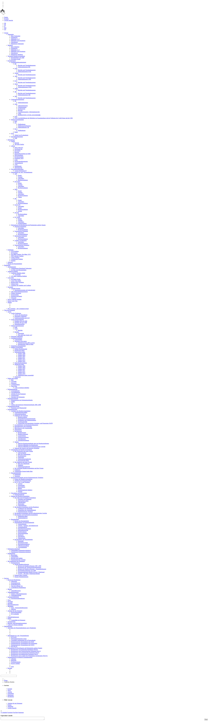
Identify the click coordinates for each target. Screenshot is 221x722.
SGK (16, 68)
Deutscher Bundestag (20, 226)
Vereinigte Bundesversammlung (16, 56)
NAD (16, 329)
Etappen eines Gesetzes (21, 575)
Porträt (20, 175)
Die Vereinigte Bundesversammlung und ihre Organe (29, 468)
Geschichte (18, 274)
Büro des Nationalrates (24, 454)
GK (16, 122)
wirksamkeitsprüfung (20, 414)
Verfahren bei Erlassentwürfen (23, 480)
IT (4, 26)
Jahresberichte (18, 167)
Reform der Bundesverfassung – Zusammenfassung (32, 569)
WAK (16, 84)
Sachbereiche (21, 109)
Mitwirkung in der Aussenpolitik (23, 428)
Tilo (12, 403)
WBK (16, 88)
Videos (20, 197)
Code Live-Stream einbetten (15, 624)
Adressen (10, 262)
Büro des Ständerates (23, 463)
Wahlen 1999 (21, 353)
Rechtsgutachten (19, 157)
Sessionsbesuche (15, 583)
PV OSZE (17, 217)
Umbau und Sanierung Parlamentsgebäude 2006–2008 (26, 404)
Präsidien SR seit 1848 (21, 322)
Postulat (20, 491)
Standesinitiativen (23, 518)
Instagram (21, 712)
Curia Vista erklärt (16, 280)
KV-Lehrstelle (15, 614)
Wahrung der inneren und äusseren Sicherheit (27, 448)
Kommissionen (12, 60)
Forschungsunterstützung (18, 598)
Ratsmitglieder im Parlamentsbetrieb (24, 522)
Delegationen (11, 139)
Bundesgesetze (22, 432)
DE (5, 23)
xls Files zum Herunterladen (18, 270)
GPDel (13, 146)
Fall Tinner (17, 150)
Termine (20, 177)
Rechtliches (11, 696)
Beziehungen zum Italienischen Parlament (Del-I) (24, 654)
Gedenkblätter (18, 339)
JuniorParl (10, 706)
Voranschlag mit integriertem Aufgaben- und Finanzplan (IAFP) (35, 423)
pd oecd (17, 212)
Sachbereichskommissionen (18, 62)
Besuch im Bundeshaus (14, 580)
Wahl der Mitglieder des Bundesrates (28, 445)
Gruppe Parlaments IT (21, 170)
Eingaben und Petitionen (24, 499)
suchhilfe (10, 603)
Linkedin (4, 712)
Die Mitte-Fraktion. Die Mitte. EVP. (21, 254)
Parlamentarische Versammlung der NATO (22, 645)
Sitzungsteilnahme (23, 533)
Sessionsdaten (15, 294)
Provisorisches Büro (23, 460)
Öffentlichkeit (21, 502)
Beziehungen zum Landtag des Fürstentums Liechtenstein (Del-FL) (29, 655)
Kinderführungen (15, 584)
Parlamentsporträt (12, 409)
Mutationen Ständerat (17, 54)
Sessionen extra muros (21, 341)
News (9, 600)
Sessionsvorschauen (16, 296)
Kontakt (6, 19)
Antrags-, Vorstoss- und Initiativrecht (28, 525)
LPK (16, 138)
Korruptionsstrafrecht (24, 544)
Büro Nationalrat (15, 36)
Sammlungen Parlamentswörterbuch (21, 552)
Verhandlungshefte (16, 595)
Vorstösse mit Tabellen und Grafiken (21, 285)
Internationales (8, 626)
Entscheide (21, 333)
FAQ (12, 666)
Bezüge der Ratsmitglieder (15, 263)
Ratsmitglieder (15, 519)
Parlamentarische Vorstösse (25, 511)
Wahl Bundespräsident (21, 363)
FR (5, 25)
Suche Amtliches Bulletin (14, 299)
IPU (16, 198)
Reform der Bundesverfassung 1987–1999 (29, 566)
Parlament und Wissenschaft (18, 408)
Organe (6, 33)
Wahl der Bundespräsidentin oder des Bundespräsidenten (33, 443)
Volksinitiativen (22, 505)
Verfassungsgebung (23, 437)
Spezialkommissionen (17, 136)
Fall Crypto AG (19, 147)
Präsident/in (14, 37)
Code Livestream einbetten (22, 387)
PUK (16, 116)
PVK (12, 133)
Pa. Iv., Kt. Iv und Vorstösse (22, 482)
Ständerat (10, 45)
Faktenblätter (14, 556)
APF (16, 174)
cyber (16, 164)
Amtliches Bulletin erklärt (18, 273)
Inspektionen (18, 166)
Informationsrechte (23, 530)
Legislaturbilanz (15, 384)
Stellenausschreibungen (24, 126)
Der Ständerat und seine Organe (23, 462)
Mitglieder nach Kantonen (18, 40)
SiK (16, 91)
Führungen (14, 581)
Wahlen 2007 (21, 356)
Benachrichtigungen (13, 604)
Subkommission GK (23, 127)
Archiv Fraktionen (16, 313)
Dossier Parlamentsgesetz (21, 576)
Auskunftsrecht (19, 163)
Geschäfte (13, 381)
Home (6, 680)
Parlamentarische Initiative (25, 490)
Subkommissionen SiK (24, 95)
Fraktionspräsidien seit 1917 (22, 318)
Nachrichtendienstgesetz (21, 161)
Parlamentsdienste (12, 389)
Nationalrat (11, 34)
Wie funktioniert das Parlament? (16, 561)
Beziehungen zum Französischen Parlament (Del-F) (25, 652)
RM (5, 28)
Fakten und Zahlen (13, 378)
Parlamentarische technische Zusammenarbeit (20, 657)
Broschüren (14, 555)
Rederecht (20, 535)
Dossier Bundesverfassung (22, 564)
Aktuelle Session (15, 288)
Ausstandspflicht (22, 527)
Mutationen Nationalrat (17, 43)
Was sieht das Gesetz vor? (25, 335)
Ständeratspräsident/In (24, 466)
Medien (10, 589)
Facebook (10, 712)
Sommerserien (11, 621)
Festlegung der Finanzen (21, 415)
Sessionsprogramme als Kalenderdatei (25, 290)
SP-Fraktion (14, 253)
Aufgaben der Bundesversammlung (20, 411)
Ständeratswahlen (19, 364)
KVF (16, 81)
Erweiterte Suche (15, 59)
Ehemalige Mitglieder (17, 336)
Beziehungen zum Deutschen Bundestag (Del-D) (24, 649)
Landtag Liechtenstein (21, 240)
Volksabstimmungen (13, 592)
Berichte (20, 110)
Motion (20, 488)
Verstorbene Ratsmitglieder (18, 346)
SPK (16, 96)
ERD (16, 189)
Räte (12, 380)
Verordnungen (22, 439)
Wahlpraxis (18, 377)
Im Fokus (10, 601)
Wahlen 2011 (21, 358)
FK (15, 101)
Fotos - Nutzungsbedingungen (19, 607)
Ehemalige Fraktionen (21, 316)
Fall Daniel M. (18, 149)
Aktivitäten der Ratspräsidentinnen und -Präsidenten (22, 628)
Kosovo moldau (15, 663)
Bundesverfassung (23, 434)
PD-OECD (14, 646)
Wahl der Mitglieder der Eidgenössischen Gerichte (31, 446)
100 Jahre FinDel (19, 144)
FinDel (13, 141)
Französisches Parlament (21, 231)
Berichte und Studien (17, 558)
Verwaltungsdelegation (17, 169)
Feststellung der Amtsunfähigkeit (27, 510)
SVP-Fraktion (15, 251)
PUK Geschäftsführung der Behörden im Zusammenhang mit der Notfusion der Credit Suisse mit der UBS (44, 118)
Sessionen (10, 287)
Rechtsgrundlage (22, 214)
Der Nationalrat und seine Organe (24, 451)
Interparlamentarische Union (19, 638)
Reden (9, 618)
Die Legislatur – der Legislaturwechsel (18, 308)
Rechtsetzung (18, 431)
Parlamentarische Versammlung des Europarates (24, 643)
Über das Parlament (9, 310)
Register (10, 668)
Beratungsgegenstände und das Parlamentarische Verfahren (27, 477)
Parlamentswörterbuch (14, 549)
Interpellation (21, 487)
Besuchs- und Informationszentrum (17, 623)
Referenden (21, 504)
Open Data (14, 386)
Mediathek (10, 606)
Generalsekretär (15, 391)
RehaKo (17, 332)
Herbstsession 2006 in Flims (25, 344)
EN (5, 29)
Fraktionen (10, 250)
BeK (16, 121)
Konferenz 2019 (19, 158)
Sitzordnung (14, 42)
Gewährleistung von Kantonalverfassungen (26, 425)
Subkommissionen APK (24, 79)
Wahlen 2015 (21, 360)
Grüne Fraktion (15, 257)
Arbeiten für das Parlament (18, 394)
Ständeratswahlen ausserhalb (26, 375)
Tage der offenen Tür (17, 586)
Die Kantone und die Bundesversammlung (26, 514)
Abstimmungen (12, 267)
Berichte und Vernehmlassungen (27, 65)
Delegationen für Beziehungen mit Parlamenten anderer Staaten (28, 225)
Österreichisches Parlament (22, 245)
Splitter (13, 401)
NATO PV (17, 205)
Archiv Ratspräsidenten (17, 319)
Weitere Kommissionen (17, 119)
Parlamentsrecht (15, 563)
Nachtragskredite (22, 422)
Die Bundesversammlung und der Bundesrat (27, 507)
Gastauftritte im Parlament (18, 620)
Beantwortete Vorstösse (17, 282)
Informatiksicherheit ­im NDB (22, 153)
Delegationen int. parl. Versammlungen (21, 172)
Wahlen (10, 302)
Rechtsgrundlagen (23, 180)
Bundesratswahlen (20, 350)
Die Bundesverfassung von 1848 (27, 570)
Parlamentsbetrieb (16, 473)
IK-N (16, 129)
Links (19, 113)
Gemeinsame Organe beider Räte (24, 471)
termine (20, 211)
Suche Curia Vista (12, 301)
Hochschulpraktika (16, 612)
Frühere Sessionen (16, 293)
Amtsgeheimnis (22, 524)
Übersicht (13, 298)
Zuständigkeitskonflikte (21, 412)
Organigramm (15, 395)
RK (15, 64)
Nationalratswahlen (20, 352)
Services (6, 578)
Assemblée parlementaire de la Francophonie (23, 640)
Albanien (13, 659)
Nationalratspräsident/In (24, 459)
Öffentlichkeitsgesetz (13, 617)
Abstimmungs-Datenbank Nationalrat (21, 268)
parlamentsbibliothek (13, 597)
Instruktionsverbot (23, 542)
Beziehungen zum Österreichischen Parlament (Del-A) (26, 651)
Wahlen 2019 (21, 361)
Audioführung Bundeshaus (18, 587)
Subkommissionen (23, 102)
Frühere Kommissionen (17, 325)
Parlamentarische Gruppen (18, 559)
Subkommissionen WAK (25, 87)
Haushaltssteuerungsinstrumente (26, 418)
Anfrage (20, 483)
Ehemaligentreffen (20, 324)
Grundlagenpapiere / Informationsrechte (29, 112)
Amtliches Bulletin (13, 271)
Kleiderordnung (22, 532)
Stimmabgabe (21, 538)
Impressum (11, 695)
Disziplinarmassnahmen (24, 528)
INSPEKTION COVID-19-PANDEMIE (29, 115)
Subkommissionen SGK (24, 71)
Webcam (13, 609)
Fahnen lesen (14, 284)
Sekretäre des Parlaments (18, 397)
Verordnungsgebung (23, 440)
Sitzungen (13, 383)
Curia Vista (11, 277)
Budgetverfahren (22, 417)
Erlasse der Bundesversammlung (23, 479)
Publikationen (21, 124)
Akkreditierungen (16, 590)
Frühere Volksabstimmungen (19, 594)
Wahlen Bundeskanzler (21, 349)
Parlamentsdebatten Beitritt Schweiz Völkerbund (31, 572)
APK (16, 76)
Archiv (9, 311)
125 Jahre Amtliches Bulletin (19, 276)
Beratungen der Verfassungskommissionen (29, 567)
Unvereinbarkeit (22, 547)
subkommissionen (23, 105)
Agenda (10, 692)
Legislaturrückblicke (16, 338)
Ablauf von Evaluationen (21, 135)
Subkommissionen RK (24, 67)
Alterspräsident (22, 452)
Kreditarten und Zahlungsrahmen (27, 420)
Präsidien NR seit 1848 (21, 321)
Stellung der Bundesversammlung (20, 496)
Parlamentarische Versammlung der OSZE (22, 642)
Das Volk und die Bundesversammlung (25, 497)
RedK (16, 132)
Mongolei (13, 660)
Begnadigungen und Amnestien (23, 426)
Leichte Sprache (8, 20)
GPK (16, 104)
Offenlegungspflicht (23, 545)
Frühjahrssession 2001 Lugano (26, 342)
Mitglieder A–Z (15, 39)
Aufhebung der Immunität (25, 508)
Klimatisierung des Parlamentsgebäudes (22, 400)
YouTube (15, 712)
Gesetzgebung (22, 435)
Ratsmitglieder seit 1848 (17, 57)
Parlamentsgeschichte (13, 406)
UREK (16, 73)
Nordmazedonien (15, 662)
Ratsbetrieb (7, 265)
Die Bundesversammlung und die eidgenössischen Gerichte (31, 513)
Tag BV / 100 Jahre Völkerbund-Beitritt (29, 573)
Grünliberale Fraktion (17, 259)
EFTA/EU (17, 181)
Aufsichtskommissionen (17, 99)
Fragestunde (21, 485)
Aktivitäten (21, 178)
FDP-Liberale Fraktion (17, 256)
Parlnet (6, 17)
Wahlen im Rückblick (17, 347)
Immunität (20, 541)
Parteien (13, 260)
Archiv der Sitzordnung (21, 315)
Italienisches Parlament (21, 236)
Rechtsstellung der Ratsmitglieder (24, 539)
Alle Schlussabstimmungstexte (19, 291)
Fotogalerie (11, 693)
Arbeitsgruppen (22, 107)
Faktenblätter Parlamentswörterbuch (21, 550)
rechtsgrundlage (22, 223)
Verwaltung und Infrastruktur (19, 493)
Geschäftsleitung (15, 392)
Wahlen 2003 (21, 355)
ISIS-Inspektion (19, 155)
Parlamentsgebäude (13, 398)
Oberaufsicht (18, 429)
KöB (16, 327)
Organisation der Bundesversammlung (21, 449)
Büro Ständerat (15, 47)
